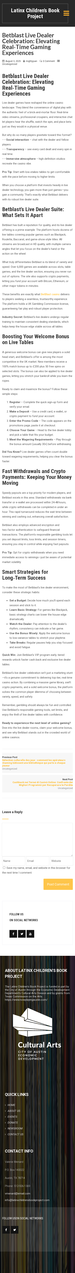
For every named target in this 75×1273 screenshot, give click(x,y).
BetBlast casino (50, 294)
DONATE (13, 1122)
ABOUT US (14, 1111)
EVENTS (12, 1116)
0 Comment (49, 61)
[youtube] (30, 934)
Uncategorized (9, 64)
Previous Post (33, 761)
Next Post (43, 782)
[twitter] (22, 934)
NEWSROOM (15, 1128)
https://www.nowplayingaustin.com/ (26, 999)
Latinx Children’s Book (35, 13)
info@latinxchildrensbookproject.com (27, 1200)
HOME (11, 1105)
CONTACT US (15, 1134)
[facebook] (13, 934)
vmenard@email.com (17, 1193)
